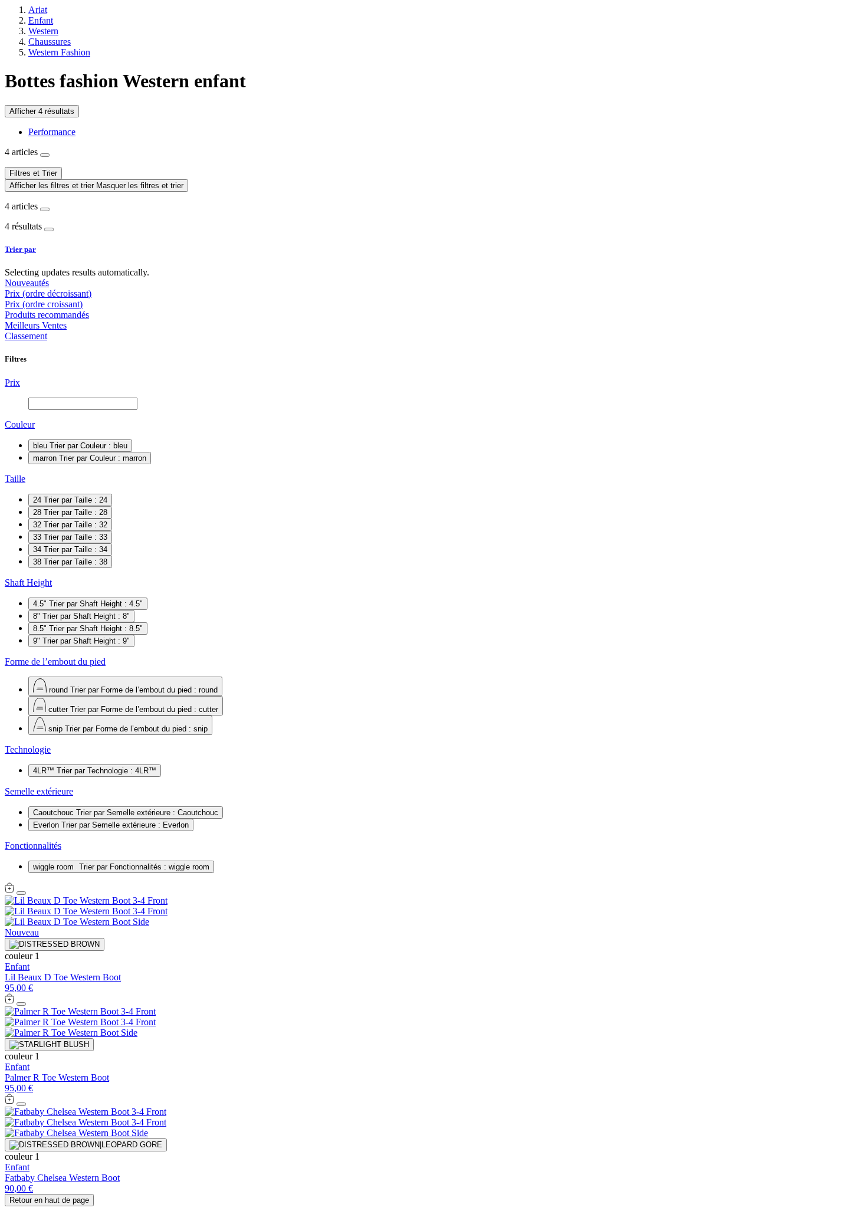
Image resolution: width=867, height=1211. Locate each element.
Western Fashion (59, 52)
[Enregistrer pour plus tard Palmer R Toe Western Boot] (21, 1004)
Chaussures (49, 42)
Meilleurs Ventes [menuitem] (36, 325)
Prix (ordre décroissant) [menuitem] (48, 293)
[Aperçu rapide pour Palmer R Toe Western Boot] (9, 1001)
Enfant (40, 20)
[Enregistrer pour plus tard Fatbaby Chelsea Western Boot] (21, 1104)
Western (43, 31)
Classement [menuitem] (26, 336)
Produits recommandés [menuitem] (47, 315)
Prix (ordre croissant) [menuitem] (44, 304)
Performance (51, 132)
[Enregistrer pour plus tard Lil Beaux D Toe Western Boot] (21, 893)
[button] (433, 249)
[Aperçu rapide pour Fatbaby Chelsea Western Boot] (9, 1101)
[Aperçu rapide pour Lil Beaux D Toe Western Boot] (9, 890)
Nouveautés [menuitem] (27, 283)
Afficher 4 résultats (41, 111)
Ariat (37, 10)
